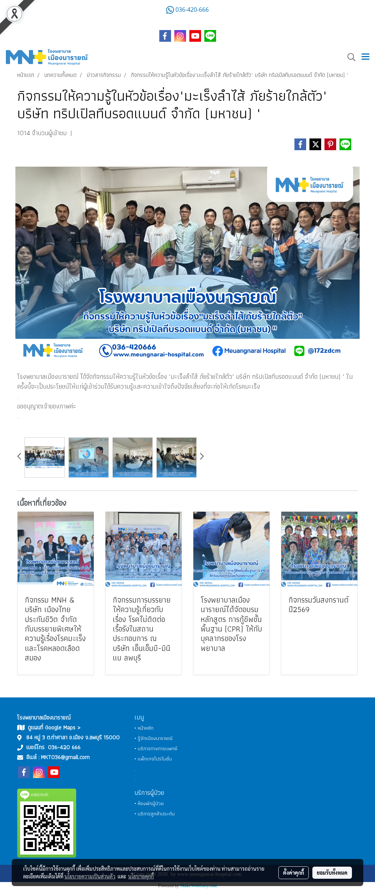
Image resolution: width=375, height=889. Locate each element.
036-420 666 (64, 747)
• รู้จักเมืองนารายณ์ (153, 738)
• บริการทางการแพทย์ (155, 748)
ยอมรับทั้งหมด (332, 872)
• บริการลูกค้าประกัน (154, 814)
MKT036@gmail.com (65, 757)
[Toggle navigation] (365, 57)
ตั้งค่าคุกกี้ (293, 872)
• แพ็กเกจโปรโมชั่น (153, 759)
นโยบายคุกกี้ (141, 876)
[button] (349, 57)
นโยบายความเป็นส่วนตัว (89, 876)
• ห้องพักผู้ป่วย (149, 803)
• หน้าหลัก (143, 728)
